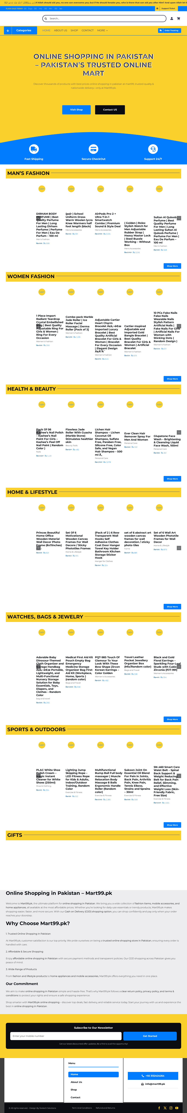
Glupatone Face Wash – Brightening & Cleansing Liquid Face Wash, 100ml (167, 440)
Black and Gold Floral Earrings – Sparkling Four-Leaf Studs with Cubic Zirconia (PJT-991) (167, 664)
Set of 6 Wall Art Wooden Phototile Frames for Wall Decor (166, 537)
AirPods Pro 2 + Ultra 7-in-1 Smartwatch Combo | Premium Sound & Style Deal (108, 220)
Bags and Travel (73, 683)
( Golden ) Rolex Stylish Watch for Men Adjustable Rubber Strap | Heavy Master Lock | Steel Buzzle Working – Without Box (137, 234)
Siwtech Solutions (47, 1108)
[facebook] (159, 1108)
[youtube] (176, 1108)
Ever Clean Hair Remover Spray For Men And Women (137, 436)
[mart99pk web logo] (22, 14)
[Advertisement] (17, 225)
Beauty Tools (71, 445)
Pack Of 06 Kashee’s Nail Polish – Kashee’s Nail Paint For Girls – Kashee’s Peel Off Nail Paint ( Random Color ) (49, 439)
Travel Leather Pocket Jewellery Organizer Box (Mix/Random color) (137, 662)
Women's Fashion (44, 341)
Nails (38, 452)
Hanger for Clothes (104, 561)
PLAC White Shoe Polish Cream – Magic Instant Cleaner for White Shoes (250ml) (48, 776)
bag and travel (43, 698)
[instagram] (170, 1108)
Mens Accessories (74, 230)
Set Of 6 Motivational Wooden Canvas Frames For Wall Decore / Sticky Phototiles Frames (78, 540)
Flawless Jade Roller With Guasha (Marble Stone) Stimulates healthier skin (79, 436)
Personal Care (101, 458)
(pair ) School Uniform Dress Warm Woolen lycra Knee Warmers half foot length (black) (79, 220)
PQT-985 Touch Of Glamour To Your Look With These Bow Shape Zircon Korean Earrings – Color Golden (107, 665)
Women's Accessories (105, 676)
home (127, 548)
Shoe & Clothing (43, 786)
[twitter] (165, 1108)
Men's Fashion (43, 239)
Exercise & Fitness (74, 792)
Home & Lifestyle (73, 552)
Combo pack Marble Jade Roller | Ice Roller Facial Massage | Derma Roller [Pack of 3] (79, 323)
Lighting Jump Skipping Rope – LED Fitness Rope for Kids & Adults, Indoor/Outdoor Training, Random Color (78, 779)
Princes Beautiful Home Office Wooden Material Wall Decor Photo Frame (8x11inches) (49, 539)
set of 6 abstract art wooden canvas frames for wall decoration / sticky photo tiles (137, 539)
